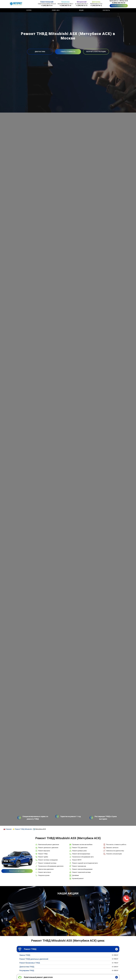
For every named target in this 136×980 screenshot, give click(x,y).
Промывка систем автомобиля (82, 844)
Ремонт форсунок (44, 851)
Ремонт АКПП (76, 860)
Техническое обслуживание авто (83, 857)
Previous (8, 911)
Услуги (28, 10)
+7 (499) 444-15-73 (81, 5)
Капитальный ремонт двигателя (48, 844)
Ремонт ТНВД (42, 854)
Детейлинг (75, 875)
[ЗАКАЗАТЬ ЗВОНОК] (126, 898)
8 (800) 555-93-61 (118, 3)
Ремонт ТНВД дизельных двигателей (33, 959)
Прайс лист (56, 10)
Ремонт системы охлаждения (48, 860)
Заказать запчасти (112, 847)
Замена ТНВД (24, 955)
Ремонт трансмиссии (79, 866)
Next (128, 911)
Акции (81, 10)
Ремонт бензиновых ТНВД (29, 963)
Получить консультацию (118, 5)
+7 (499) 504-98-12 (96, 5)
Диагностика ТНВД (26, 967)
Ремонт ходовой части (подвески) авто (85, 863)
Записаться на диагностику (115, 851)
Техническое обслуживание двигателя (50, 866)
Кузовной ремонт (78, 878)
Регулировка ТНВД (26, 970)
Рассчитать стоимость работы (116, 844)
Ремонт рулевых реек (79, 851)
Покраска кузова (43, 875)
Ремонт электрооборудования (82, 869)
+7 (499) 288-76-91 (47, 5)
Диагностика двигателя (45, 869)
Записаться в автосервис (17, 871)
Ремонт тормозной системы (81, 872)
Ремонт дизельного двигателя (48, 847)
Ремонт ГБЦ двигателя (79, 847)
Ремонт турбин (43, 857)
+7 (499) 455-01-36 (65, 5)
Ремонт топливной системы (47, 863)
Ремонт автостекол (44, 872)
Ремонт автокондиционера (81, 854)
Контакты (106, 10)
